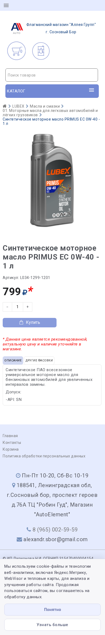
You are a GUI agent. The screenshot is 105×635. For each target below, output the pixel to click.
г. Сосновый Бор (61, 28)
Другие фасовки (39, 360)
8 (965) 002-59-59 (55, 529)
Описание (13, 360)
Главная (10, 436)
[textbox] (52, 75)
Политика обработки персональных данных (44, 456)
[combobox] (51, 75)
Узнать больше (52, 624)
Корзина (11, 449)
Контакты (12, 442)
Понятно (52, 609)
